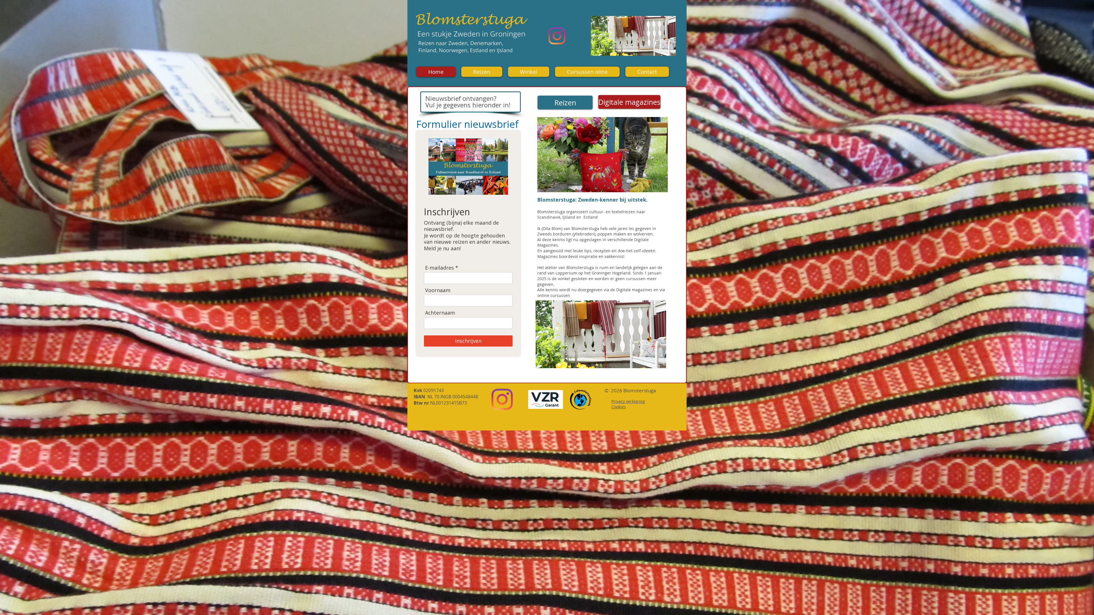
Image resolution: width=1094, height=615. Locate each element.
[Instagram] (557, 35)
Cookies (618, 406)
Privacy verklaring (628, 401)
